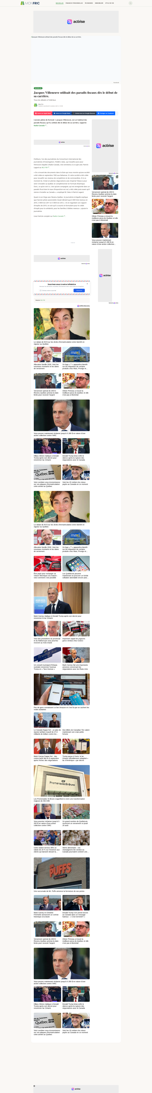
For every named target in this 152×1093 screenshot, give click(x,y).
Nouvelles (38, 88)
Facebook (116, 82)
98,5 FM (44, 167)
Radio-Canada (58, 216)
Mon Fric (40, 104)
